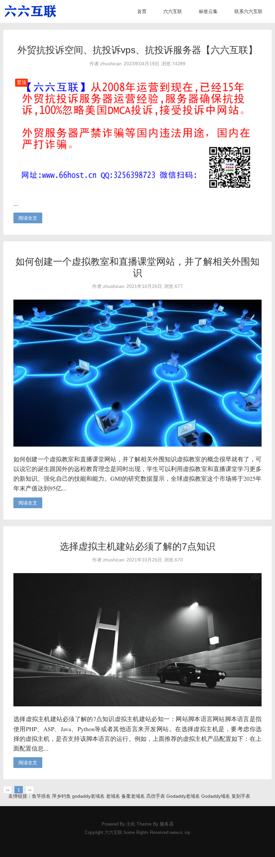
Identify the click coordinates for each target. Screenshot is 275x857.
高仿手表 (155, 796)
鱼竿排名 (41, 796)
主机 (130, 824)
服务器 (167, 824)
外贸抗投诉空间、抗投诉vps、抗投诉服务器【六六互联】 (137, 50)
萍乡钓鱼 (61, 796)
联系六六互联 (248, 11)
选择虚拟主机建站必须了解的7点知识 (137, 546)
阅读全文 (27, 218)
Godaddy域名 (215, 796)
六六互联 (172, 11)
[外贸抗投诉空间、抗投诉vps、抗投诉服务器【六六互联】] (137, 189)
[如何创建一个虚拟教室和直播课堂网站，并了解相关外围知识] (137, 445)
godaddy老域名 (88, 796)
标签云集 (208, 11)
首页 (142, 11)
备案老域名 (133, 796)
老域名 (113, 796)
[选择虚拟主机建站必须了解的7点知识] (137, 704)
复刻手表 (240, 796)
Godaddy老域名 (183, 796)
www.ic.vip (180, 832)
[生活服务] (30, 11)
